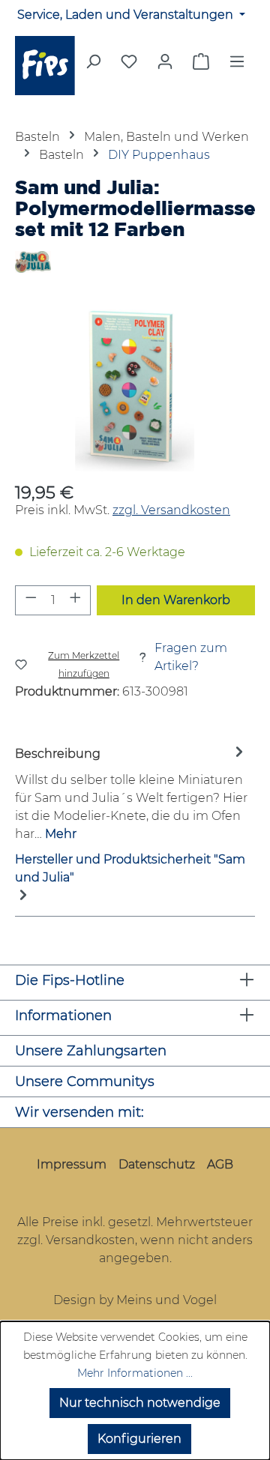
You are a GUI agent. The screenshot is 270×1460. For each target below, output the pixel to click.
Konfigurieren (140, 1439)
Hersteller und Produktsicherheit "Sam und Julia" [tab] (130, 868)
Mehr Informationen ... (135, 1373)
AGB (220, 1164)
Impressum (71, 1164)
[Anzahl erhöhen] (76, 600)
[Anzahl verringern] (30, 600)
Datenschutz (156, 1164)
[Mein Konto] (165, 61)
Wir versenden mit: (79, 1112)
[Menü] (237, 66)
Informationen (63, 1015)
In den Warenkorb (176, 600)
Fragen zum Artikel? (190, 657)
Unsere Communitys (84, 1081)
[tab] (131, 793)
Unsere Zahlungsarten (90, 1051)
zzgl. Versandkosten (171, 510)
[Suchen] (93, 66)
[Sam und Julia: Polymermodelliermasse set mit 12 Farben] (134, 387)
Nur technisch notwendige (139, 1403)
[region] (135, 387)
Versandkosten (90, 1240)
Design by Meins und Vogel (135, 1300)
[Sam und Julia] (135, 262)
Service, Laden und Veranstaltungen (126, 14)
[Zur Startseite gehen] (45, 65)
